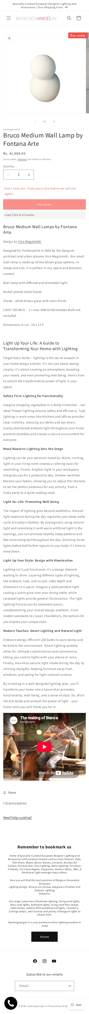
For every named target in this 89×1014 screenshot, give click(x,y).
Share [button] (12, 792)
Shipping (22, 159)
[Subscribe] (69, 986)
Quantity (8, 166)
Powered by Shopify (59, 1006)
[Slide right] (54, 121)
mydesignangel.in (37, 1006)
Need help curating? (17, 817)
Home (44, 937)
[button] (8, 18)
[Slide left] (35, 121)
